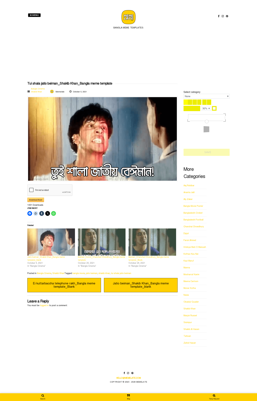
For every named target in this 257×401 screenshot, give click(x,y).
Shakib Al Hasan (191, 329)
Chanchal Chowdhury (194, 226)
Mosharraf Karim (191, 274)
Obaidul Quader (191, 302)
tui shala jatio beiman (121, 273)
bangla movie (78, 273)
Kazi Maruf (189, 261)
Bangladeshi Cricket (193, 213)
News (186, 295)
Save (207, 152)
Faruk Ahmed (190, 240)
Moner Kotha (190, 288)
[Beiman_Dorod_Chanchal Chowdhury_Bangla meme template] (102, 242)
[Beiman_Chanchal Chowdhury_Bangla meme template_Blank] (152, 242)
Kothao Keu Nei (191, 254)
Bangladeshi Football (193, 219)
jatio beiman (91, 273)
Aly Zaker (188, 199)
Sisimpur (188, 322)
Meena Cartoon (191, 281)
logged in (44, 305)
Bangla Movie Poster (193, 206)
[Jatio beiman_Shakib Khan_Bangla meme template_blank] (51, 242)
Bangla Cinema (38, 89)
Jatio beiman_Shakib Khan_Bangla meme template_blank (141, 285)
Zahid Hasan (190, 343)
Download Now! (35, 199)
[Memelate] (128, 24)
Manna (187, 267)
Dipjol (186, 233)
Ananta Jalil (189, 192)
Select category (192, 92)
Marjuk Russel (190, 315)
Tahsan (187, 336)
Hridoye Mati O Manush (195, 247)
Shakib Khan (36, 92)
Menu (35, 15)
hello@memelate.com (128, 378)
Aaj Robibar (189, 185)
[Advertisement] (128, 55)
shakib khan (104, 273)
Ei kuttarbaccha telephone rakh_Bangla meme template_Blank (64, 285)
